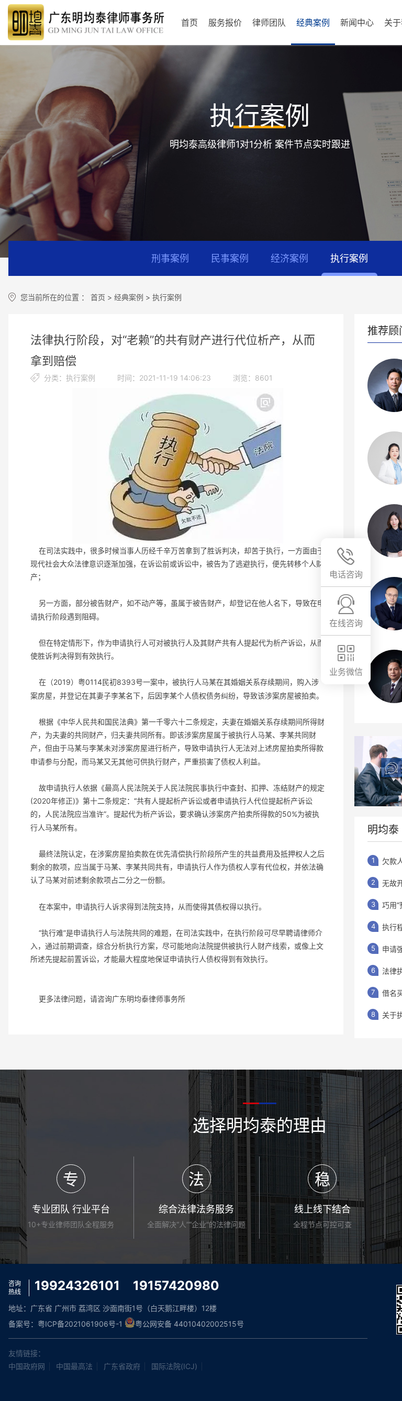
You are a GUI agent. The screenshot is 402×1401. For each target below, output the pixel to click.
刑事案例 (170, 258)
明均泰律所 (86, 22)
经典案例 (313, 22)
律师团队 (269, 22)
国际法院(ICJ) (174, 1366)
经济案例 (289, 258)
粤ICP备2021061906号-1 (80, 1323)
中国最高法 (74, 1366)
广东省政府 (122, 1366)
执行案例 (349, 258)
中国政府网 (26, 1366)
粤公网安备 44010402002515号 (189, 1323)
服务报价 (225, 22)
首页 (189, 22)
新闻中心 (357, 22)
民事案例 (230, 258)
